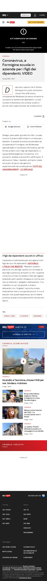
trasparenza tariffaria (21, 569)
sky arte (6, 523)
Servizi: (26, 505)
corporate (28, 557)
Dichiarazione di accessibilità (30, 552)
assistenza (31, 569)
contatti (39, 569)
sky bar (27, 523)
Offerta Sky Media (9, 557)
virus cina (9, 316)
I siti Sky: (5, 505)
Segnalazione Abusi (25, 578)
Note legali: (6, 542)
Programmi (28, 532)
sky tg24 (6, 514)
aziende (37, 316)
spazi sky (27, 528)
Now (25, 519)
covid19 (24, 316)
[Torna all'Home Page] (11, 22)
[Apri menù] (3, 22)
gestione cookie (9, 547)
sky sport (6, 510)
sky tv (26, 510)
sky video (6, 519)
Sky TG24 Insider (36, 22)
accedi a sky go (34, 496)
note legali (7, 551)
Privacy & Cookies (16, 568)
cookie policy (29, 547)
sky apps (27, 514)
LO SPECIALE (26, 169)
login (42, 15)
